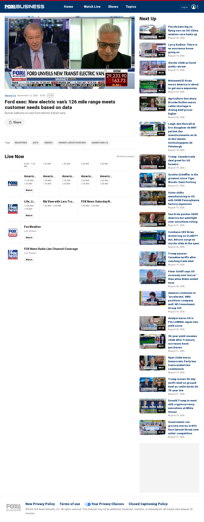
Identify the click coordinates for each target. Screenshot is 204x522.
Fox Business (24, 7)
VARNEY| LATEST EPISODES (72, 143)
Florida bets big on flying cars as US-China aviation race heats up (183, 30)
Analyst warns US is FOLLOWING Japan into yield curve (183, 322)
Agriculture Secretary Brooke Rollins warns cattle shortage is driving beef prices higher (182, 106)
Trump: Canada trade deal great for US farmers (181, 160)
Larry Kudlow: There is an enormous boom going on (182, 48)
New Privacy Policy (40, 504)
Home (68, 7)
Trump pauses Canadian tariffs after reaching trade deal (182, 257)
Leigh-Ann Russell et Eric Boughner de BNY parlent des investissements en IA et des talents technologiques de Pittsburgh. (182, 135)
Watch (29, 190)
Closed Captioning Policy (148, 504)
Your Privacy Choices (107, 504)
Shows (113, 7)
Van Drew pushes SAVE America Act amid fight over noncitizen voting (183, 218)
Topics (131, 7)
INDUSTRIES (21, 143)
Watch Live (92, 7)
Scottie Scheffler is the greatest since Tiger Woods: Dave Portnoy (183, 178)
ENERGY (48, 143)
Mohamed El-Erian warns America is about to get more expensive (183, 84)
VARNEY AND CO (100, 143)
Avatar (193, 6)
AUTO (35, 143)
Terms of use (70, 504)
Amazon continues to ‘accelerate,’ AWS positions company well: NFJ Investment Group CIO (182, 300)
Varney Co (10, 95)
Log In (184, 7)
